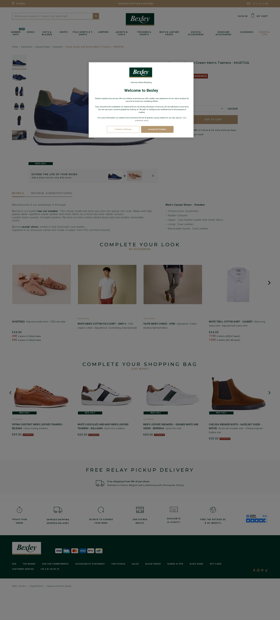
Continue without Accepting (141, 82)
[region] (141, 100)
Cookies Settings (123, 129)
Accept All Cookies (157, 129)
